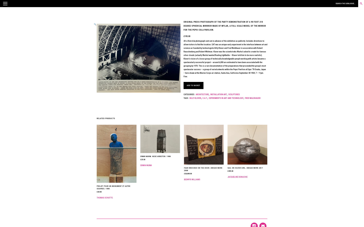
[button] (5, 3)
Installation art (218, 94)
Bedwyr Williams (192, 179)
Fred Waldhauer (252, 98)
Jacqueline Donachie (238, 177)
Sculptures (234, 94)
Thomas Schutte (105, 198)
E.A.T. (205, 98)
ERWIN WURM (146, 165)
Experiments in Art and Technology (226, 98)
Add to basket (193, 85)
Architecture (202, 94)
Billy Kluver (195, 98)
